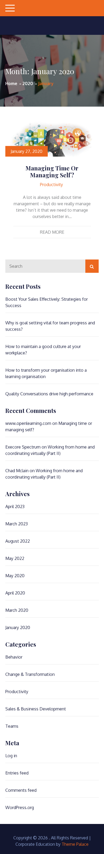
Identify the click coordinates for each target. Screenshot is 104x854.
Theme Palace (75, 844)
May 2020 (15, 575)
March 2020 (16, 610)
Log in (11, 755)
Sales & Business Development (35, 708)
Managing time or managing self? (52, 171)
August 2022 (17, 541)
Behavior (13, 657)
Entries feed (17, 773)
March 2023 (16, 523)
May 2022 (14, 558)
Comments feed (21, 790)
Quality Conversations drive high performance (49, 393)
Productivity (51, 184)
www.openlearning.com (28, 423)
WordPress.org (19, 807)
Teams (11, 726)
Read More (52, 232)
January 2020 (17, 627)
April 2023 (15, 506)
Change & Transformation (30, 674)
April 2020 (15, 593)
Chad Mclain (17, 470)
